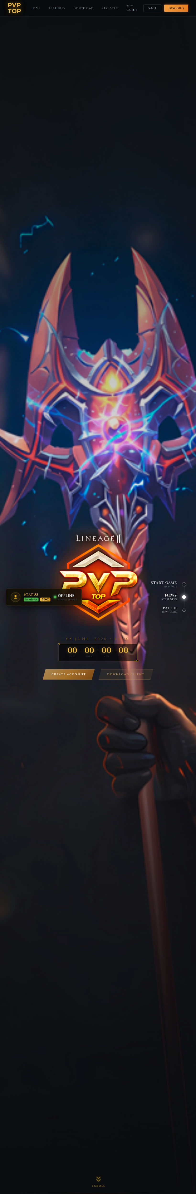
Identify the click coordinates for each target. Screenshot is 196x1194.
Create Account (68, 674)
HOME (36, 8)
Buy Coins (131, 8)
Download (83, 8)
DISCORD (176, 8)
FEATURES (57, 8)
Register (110, 8)
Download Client (126, 674)
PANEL (152, 8)
